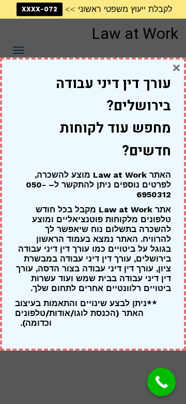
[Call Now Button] (161, 382)
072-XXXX (39, 9)
